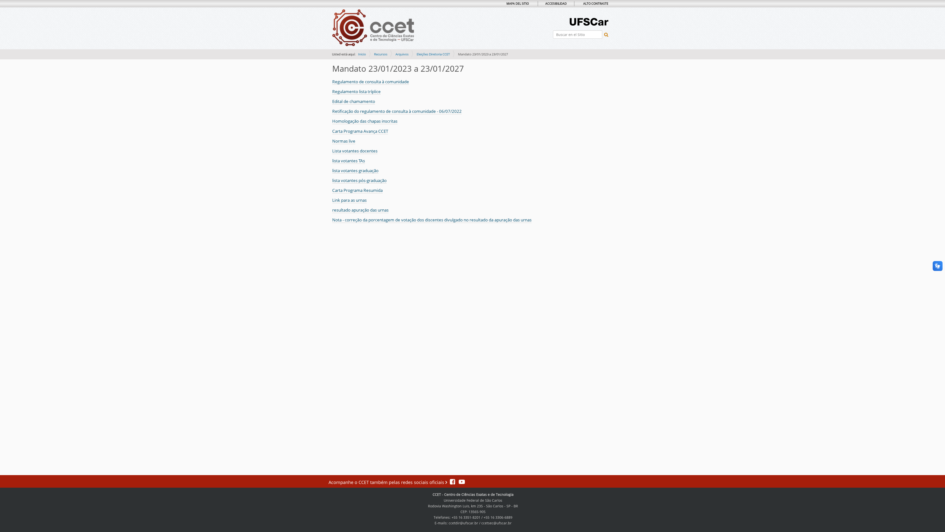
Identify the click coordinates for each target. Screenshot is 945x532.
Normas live (343, 141)
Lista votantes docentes (355, 151)
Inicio (362, 54)
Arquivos (402, 54)
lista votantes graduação (355, 170)
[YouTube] (460, 482)
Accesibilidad (556, 3)
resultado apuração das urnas (360, 210)
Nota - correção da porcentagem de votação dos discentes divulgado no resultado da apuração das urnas (432, 220)
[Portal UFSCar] (589, 21)
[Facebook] (453, 482)
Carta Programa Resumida (357, 190)
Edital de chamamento (353, 101)
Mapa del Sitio (517, 3)
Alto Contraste (595, 3)
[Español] (373, 27)
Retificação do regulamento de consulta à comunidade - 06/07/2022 (397, 111)
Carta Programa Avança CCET (360, 131)
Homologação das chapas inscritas (364, 121)
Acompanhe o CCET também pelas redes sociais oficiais (387, 482)
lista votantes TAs (348, 161)
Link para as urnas (349, 200)
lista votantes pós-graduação (359, 180)
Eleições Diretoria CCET (433, 54)
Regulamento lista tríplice (356, 91)
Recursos (380, 54)
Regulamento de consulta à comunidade (370, 81)
